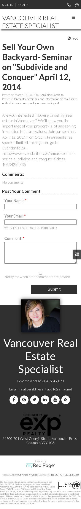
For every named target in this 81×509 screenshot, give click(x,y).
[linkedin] (46, 400)
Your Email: (14, 216)
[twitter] (35, 400)
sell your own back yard (44, 103)
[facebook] (15, 400)
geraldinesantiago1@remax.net (49, 389)
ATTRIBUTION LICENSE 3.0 (63, 474)
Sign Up (23, 5)
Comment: (13, 238)
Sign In (7, 5)
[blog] (66, 400)
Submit (54, 289)
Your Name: (14, 200)
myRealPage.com (40, 466)
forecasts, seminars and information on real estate (45, 99)
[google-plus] (25, 400)
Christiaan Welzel (28, 474)
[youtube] (56, 400)
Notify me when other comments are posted (37, 277)
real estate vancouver (15, 103)
